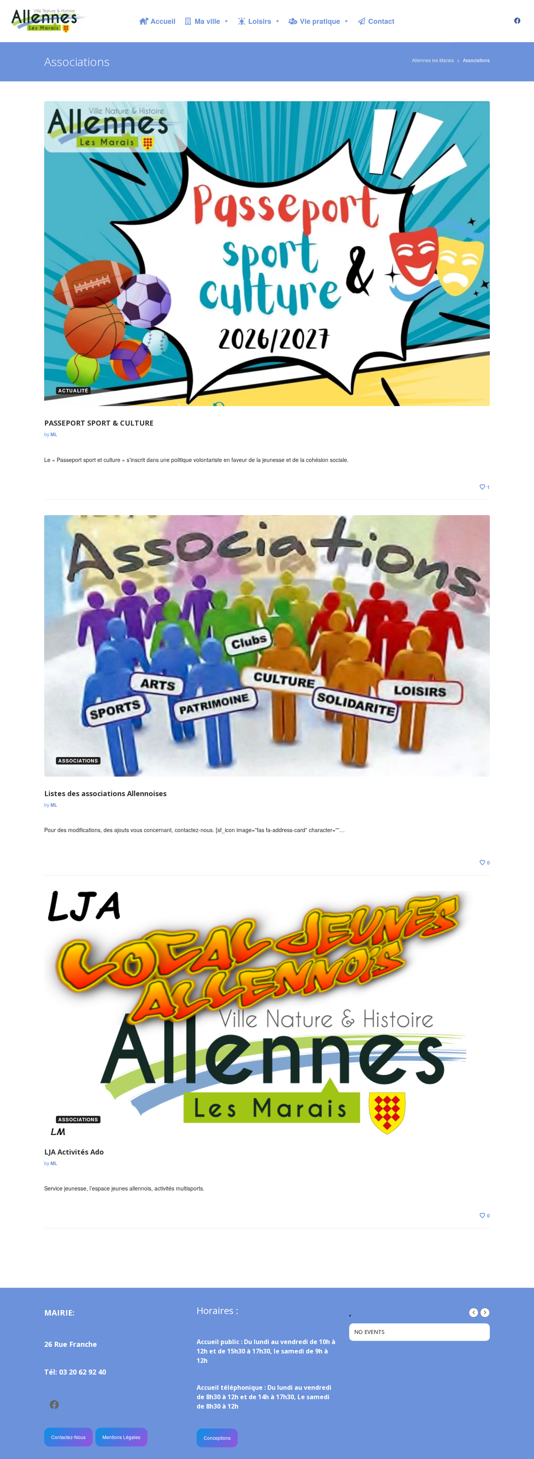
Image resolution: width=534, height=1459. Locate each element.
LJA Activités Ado (74, 1151)
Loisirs (259, 21)
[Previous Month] (473, 1313)
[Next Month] (485, 1313)
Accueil (163, 21)
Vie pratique (320, 21)
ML (53, 434)
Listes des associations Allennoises (105, 793)
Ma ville (207, 21)
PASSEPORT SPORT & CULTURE (99, 423)
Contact (381, 21)
